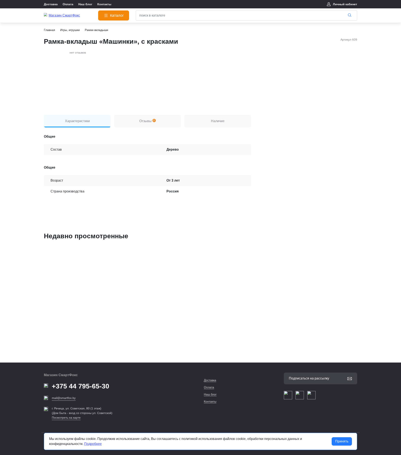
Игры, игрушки (70, 30)
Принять (341, 441)
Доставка (210, 380)
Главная (49, 30)
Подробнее (93, 444)
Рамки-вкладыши (96, 30)
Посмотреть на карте (66, 417)
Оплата (209, 387)
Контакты (210, 401)
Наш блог (210, 394)
